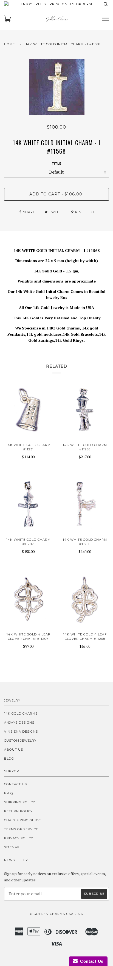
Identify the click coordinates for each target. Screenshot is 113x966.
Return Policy (18, 811)
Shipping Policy (19, 802)
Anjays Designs (19, 722)
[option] (56, 87)
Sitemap (12, 847)
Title (56, 163)
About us (13, 749)
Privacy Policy (18, 838)
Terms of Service (21, 829)
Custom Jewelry (20, 740)
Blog (9, 758)
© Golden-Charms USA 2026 (56, 914)
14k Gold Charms (21, 713)
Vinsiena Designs (21, 731)
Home (9, 44)
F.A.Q (8, 793)
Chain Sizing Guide (22, 820)
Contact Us (15, 784)
